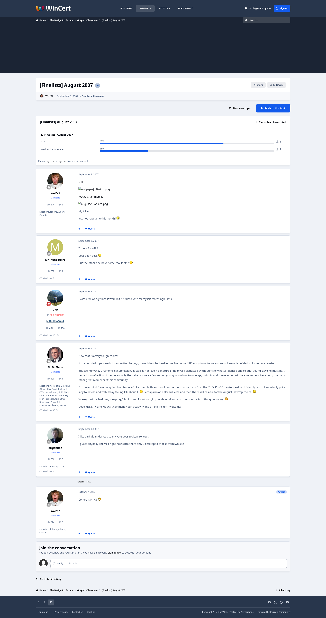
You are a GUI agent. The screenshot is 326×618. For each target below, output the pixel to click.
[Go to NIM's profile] (55, 298)
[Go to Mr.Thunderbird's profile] (55, 247)
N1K (81, 182)
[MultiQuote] (79, 229)
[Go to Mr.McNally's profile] (55, 355)
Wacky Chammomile (90, 196)
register (62, 161)
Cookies (91, 612)
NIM (55, 310)
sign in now (114, 552)
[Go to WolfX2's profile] (41, 96)
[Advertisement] (163, 49)
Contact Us (77, 612)
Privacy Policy (61, 612)
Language (43, 612)
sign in (50, 161)
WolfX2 (49, 96)
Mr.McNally (55, 367)
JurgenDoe (55, 448)
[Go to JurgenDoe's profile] (55, 435)
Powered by (274, 612)
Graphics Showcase (93, 96)
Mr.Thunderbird (55, 260)
